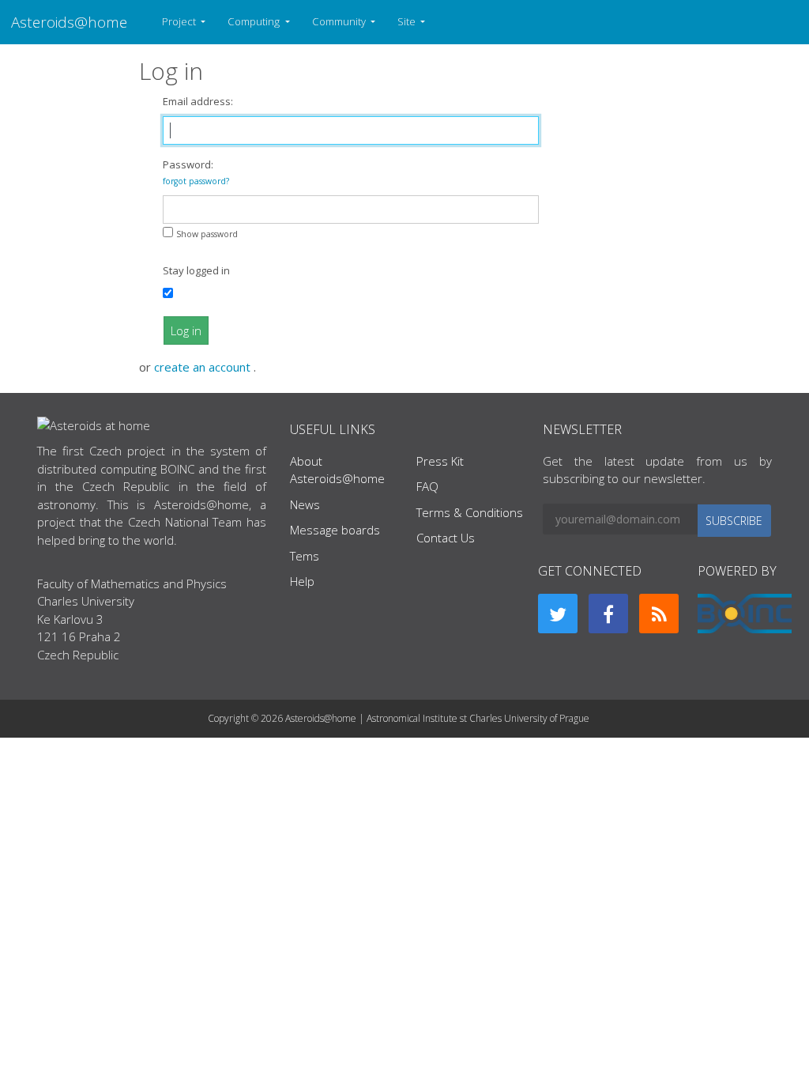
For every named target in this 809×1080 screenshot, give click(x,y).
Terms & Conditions (469, 512)
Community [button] (340, 21)
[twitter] (558, 613)
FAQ (427, 486)
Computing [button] (255, 21)
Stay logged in (196, 270)
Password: (196, 172)
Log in (186, 330)
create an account (204, 367)
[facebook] (608, 613)
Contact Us (445, 538)
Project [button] (180, 21)
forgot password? (196, 181)
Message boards (335, 530)
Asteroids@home (69, 22)
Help (302, 581)
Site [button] (407, 21)
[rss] (659, 613)
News (305, 504)
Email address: (198, 101)
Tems (304, 556)
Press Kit (440, 461)
